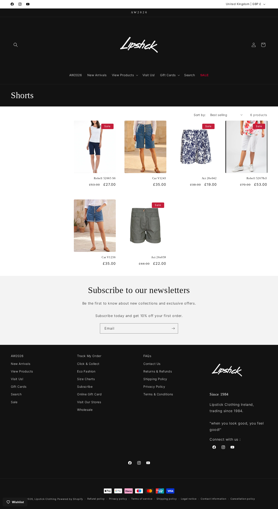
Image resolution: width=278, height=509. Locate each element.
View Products (22, 371)
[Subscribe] (173, 328)
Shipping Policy (155, 379)
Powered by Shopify (70, 499)
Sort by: (200, 115)
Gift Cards (18, 386)
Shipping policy (167, 498)
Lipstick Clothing (45, 499)
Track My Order (89, 356)
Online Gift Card (89, 394)
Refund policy (96, 498)
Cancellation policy (242, 498)
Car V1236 (109, 257)
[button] (15, 45)
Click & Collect (88, 364)
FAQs (147, 356)
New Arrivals (20, 364)
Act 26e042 (209, 178)
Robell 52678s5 (257, 178)
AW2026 (17, 356)
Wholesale (85, 409)
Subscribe (85, 386)
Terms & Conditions (158, 394)
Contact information (213, 498)
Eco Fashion (86, 371)
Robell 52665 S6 (105, 178)
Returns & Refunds (157, 371)
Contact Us (152, 364)
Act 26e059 (158, 257)
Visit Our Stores (89, 402)
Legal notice (188, 498)
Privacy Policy (154, 386)
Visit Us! (17, 379)
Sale (14, 402)
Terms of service (141, 498)
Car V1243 (159, 178)
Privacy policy (118, 498)
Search (16, 394)
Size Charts (86, 379)
